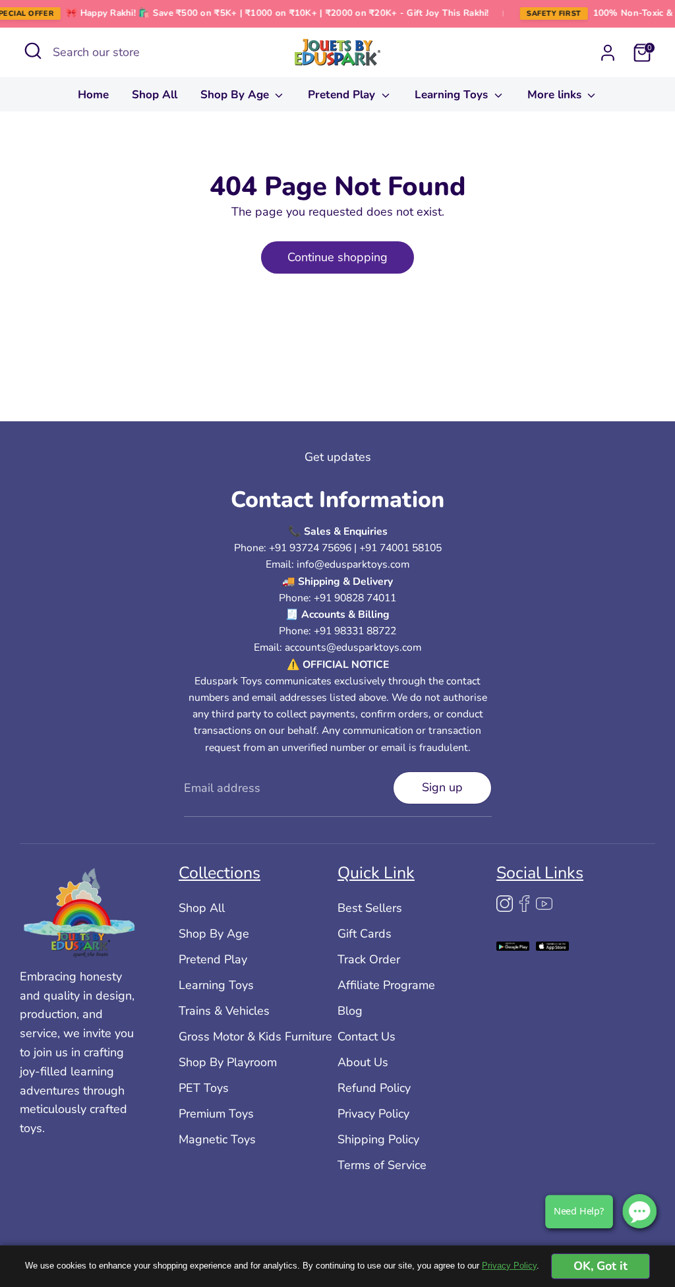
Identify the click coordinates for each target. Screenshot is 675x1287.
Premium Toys (216, 1114)
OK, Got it (600, 1266)
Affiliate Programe (386, 985)
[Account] (608, 53)
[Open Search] (33, 51)
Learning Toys (453, 94)
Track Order (369, 959)
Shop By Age (236, 94)
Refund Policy (374, 1088)
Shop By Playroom (228, 1062)
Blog (350, 1011)
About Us (363, 1062)
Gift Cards (365, 934)
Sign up (442, 787)
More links (556, 94)
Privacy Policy (373, 1114)
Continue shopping (337, 257)
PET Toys (204, 1088)
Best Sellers (370, 908)
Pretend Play (343, 94)
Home (93, 94)
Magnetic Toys (217, 1139)
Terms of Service (382, 1165)
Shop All (154, 94)
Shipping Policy (378, 1139)
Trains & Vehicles (224, 1011)
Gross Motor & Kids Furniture (255, 1036)
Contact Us (367, 1036)
